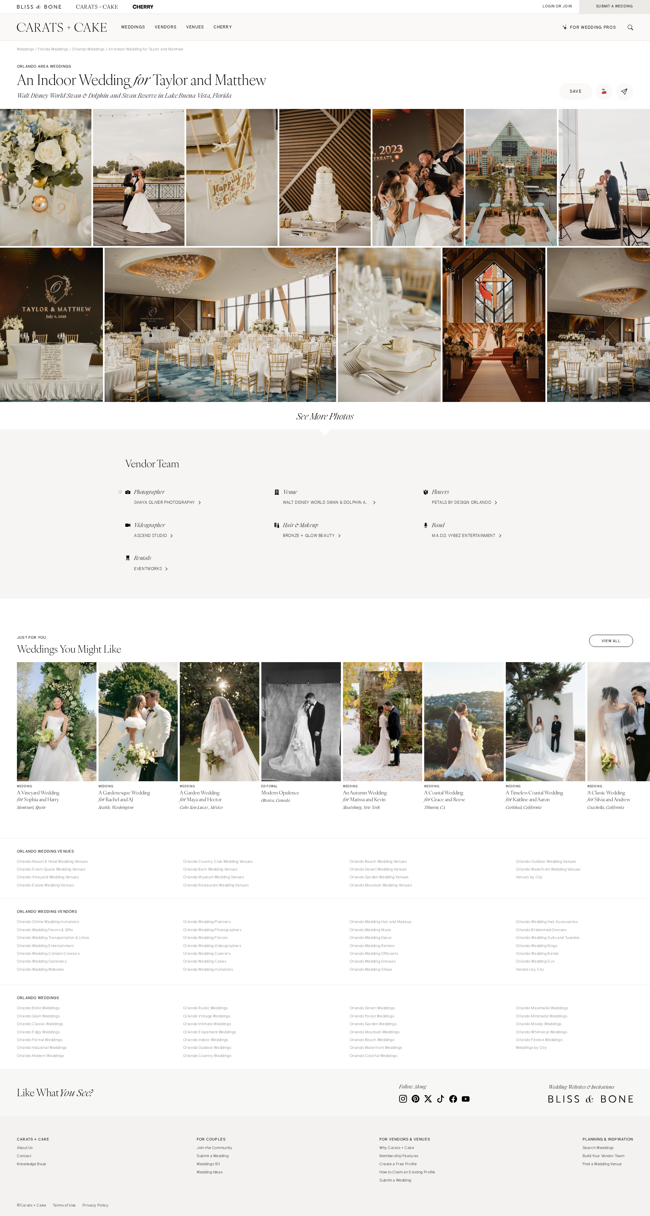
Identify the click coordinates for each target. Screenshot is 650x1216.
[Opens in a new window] (39, 7)
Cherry (223, 27)
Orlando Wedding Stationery (42, 961)
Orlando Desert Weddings (372, 1008)
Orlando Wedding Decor (371, 938)
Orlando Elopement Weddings (209, 1032)
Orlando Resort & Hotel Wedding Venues (52, 861)
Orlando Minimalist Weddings (541, 1016)
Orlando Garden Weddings (373, 1024)
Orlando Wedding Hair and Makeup (381, 922)
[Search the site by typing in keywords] (627, 27)
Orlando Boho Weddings (38, 1008)
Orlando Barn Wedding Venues (210, 869)
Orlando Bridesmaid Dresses (541, 930)
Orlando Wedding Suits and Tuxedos (548, 938)
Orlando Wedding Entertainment (45, 946)
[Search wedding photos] (143, 7)
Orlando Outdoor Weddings (207, 1047)
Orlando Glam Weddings (38, 1016)
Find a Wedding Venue (602, 1164)
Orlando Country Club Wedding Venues (218, 861)
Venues (195, 27)
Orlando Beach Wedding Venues (378, 861)
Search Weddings (598, 1148)
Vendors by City (530, 969)
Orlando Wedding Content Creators (48, 953)
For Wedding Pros (593, 27)
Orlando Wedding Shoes (371, 969)
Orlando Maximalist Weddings (542, 1008)
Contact (24, 1156)
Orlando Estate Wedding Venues (45, 885)
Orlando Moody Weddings (539, 1024)
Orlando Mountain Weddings (375, 1032)
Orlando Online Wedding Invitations (48, 922)
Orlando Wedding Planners (207, 922)
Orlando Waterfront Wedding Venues (548, 869)
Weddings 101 (208, 1164)
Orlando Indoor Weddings (205, 1040)
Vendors (166, 27)
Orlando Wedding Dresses (373, 961)
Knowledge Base (31, 1164)
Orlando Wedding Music (371, 930)
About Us (25, 1148)
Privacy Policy (96, 1205)
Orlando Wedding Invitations (208, 969)
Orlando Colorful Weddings (373, 1056)
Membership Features (399, 1156)
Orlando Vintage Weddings (206, 1016)
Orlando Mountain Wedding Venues (381, 885)
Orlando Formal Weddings (40, 1040)
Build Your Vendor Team (604, 1156)
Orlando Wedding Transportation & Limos (53, 938)
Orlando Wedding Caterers (207, 953)
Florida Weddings (53, 49)
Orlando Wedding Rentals (372, 946)
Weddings (133, 27)
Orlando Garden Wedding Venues (379, 877)
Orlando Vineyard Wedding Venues (48, 877)
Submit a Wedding (213, 1156)
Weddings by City (531, 1047)
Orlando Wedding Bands (537, 953)
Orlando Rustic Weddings (205, 1008)
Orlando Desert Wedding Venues (378, 869)
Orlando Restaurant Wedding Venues (215, 885)
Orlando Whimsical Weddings (541, 1032)
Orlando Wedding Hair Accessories (547, 922)
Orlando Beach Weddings (372, 1040)
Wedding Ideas (209, 1172)
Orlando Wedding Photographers (212, 930)
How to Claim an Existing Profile (407, 1172)
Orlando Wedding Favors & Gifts (45, 930)
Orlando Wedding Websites (40, 969)
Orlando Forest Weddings (372, 1016)
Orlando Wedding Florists (205, 938)
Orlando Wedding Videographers (212, 946)
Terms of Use (64, 1205)
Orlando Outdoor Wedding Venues (546, 861)
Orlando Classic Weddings (40, 1024)
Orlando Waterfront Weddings (376, 1047)
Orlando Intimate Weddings (207, 1024)
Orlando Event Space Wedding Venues (51, 869)
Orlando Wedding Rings (536, 946)
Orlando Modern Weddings (40, 1056)
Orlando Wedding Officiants (374, 953)
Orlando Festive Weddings (539, 1040)
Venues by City (529, 877)
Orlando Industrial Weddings (42, 1047)
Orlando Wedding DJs (535, 961)
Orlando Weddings (88, 49)
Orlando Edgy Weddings (38, 1032)
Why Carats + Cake (397, 1148)
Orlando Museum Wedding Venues (213, 877)
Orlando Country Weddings (207, 1056)
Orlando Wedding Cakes (204, 961)
